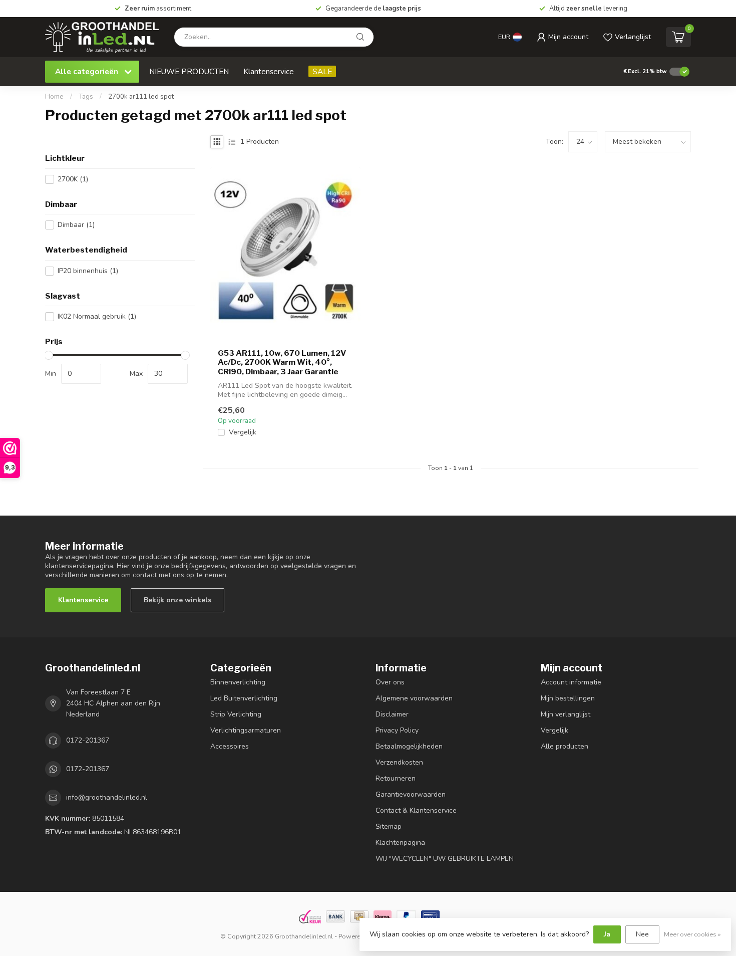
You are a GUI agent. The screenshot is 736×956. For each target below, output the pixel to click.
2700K (73, 179)
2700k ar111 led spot (141, 96)
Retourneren (396, 778)
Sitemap (389, 826)
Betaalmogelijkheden (409, 746)
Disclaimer (392, 714)
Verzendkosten (399, 762)
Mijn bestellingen (568, 698)
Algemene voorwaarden (414, 698)
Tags (86, 96)
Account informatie (571, 682)
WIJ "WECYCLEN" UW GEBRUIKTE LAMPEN (445, 858)
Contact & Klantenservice (416, 810)
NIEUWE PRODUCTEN (189, 71)
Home (54, 96)
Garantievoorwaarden (411, 794)
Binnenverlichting (237, 682)
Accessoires (229, 746)
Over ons (390, 682)
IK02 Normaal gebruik (97, 316)
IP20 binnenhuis (88, 271)
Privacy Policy (397, 730)
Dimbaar (76, 224)
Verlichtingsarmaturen (245, 730)
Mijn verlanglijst (565, 714)
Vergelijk (242, 432)
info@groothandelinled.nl (106, 797)
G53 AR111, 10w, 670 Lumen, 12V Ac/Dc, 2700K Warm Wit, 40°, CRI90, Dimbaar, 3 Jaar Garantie (282, 362)
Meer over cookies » (692, 934)
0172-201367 (87, 740)
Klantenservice (268, 71)
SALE (322, 71)
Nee (642, 934)
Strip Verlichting (235, 714)
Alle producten (564, 746)
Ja (607, 934)
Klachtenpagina (400, 842)
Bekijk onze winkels (177, 600)
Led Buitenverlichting (243, 698)
